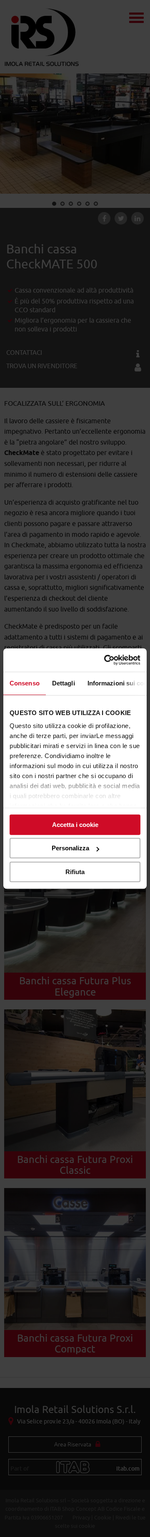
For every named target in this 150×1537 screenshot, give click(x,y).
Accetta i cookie (75, 824)
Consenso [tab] (25, 683)
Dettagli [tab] (63, 683)
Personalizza (70, 848)
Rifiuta (75, 871)
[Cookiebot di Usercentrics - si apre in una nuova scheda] (105, 660)
